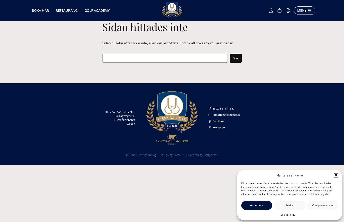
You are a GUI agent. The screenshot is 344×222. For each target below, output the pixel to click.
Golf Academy (97, 10)
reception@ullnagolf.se (226, 114)
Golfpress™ (211, 155)
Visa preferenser (322, 205)
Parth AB (179, 155)
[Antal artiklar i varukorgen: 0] (279, 10)
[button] (336, 175)
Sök (235, 58)
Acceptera (256, 205)
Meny (301, 10)
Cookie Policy (287, 214)
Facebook (218, 121)
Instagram (218, 127)
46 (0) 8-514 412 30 (223, 108)
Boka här (40, 10)
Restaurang (67, 10)
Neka (289, 205)
